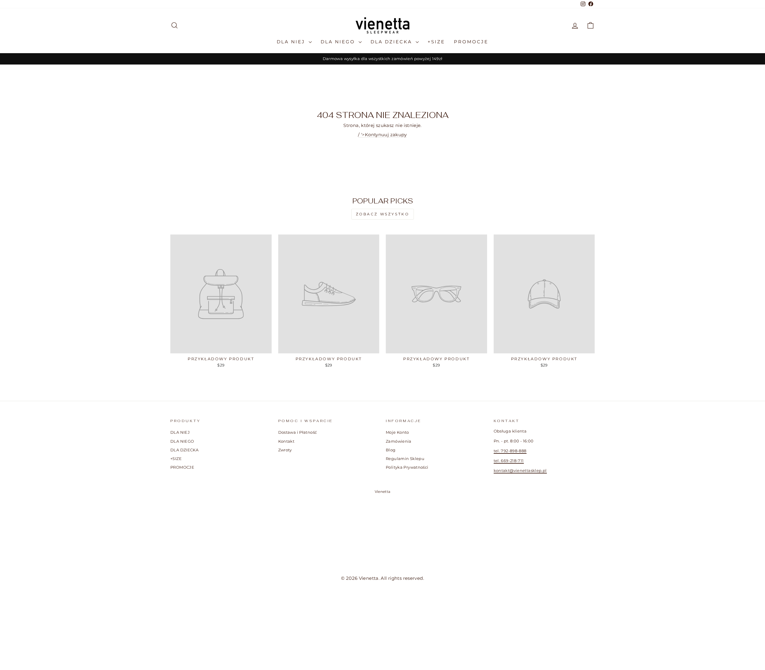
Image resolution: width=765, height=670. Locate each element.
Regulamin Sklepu (405, 458)
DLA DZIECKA (392, 42)
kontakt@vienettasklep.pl (520, 470)
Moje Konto (397, 432)
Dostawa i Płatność (297, 432)
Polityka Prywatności (407, 467)
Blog (391, 450)
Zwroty (285, 450)
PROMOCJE (471, 42)
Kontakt (286, 441)
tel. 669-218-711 (509, 461)
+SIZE (436, 42)
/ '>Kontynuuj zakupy (382, 134)
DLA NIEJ (292, 42)
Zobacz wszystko (382, 214)
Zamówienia (398, 441)
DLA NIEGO (339, 42)
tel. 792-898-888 (510, 451)
